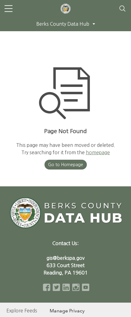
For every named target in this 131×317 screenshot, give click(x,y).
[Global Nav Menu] (8, 8)
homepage (98, 152)
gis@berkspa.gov (66, 257)
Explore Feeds (21, 310)
